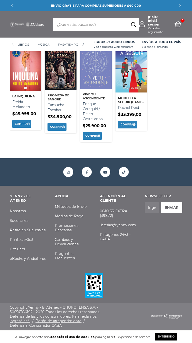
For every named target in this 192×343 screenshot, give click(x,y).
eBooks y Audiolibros (28, 258)
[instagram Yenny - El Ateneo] (68, 172)
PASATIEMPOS (69, 44)
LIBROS (23, 44)
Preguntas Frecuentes (65, 255)
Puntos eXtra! (21, 239)
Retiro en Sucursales (28, 230)
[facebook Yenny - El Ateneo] (87, 172)
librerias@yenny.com (118, 225)
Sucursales (19, 220)
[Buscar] (133, 24)
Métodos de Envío (71, 206)
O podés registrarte (155, 30)
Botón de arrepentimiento (59, 321)
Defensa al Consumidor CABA (36, 325)
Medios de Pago (69, 216)
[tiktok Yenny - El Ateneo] (124, 172)
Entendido (166, 336)
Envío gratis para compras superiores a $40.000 (96, 6)
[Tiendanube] (166, 317)
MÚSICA (44, 44)
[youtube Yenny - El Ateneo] (105, 172)
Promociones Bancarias (66, 227)
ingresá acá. (20, 321)
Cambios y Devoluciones (66, 241)
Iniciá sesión (153, 22)
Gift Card (17, 249)
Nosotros (18, 211)
